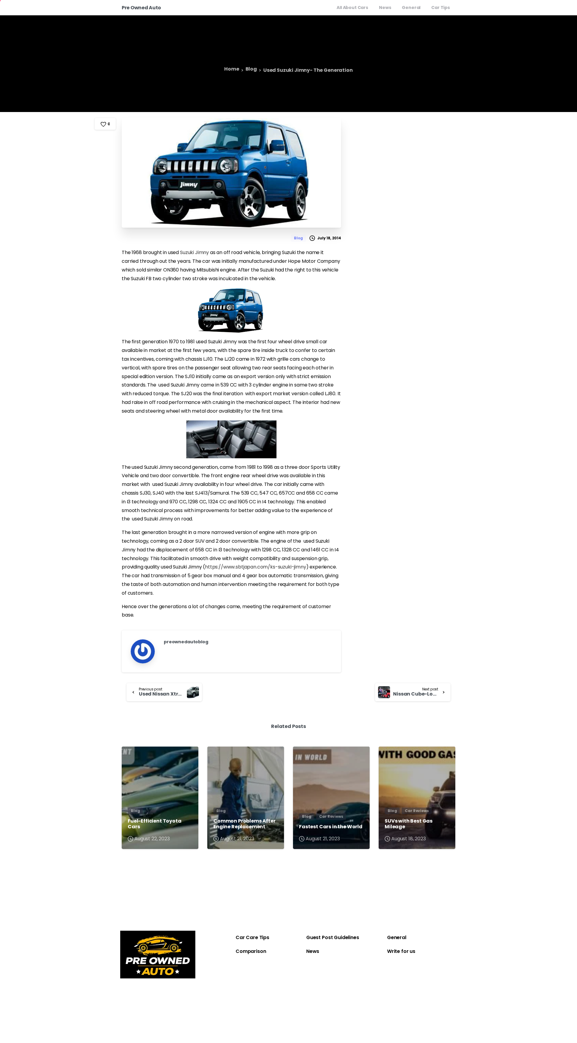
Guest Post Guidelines (332, 937)
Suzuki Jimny (194, 252)
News (312, 951)
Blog (251, 69)
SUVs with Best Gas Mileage (408, 823)
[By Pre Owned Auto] (131, 756)
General (396, 937)
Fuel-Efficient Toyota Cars (155, 823)
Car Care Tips (252, 937)
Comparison (251, 951)
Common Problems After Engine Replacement (244, 823)
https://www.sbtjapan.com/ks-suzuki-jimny (255, 566)
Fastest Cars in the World (330, 826)
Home (231, 69)
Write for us (401, 951)
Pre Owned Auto (141, 7)
